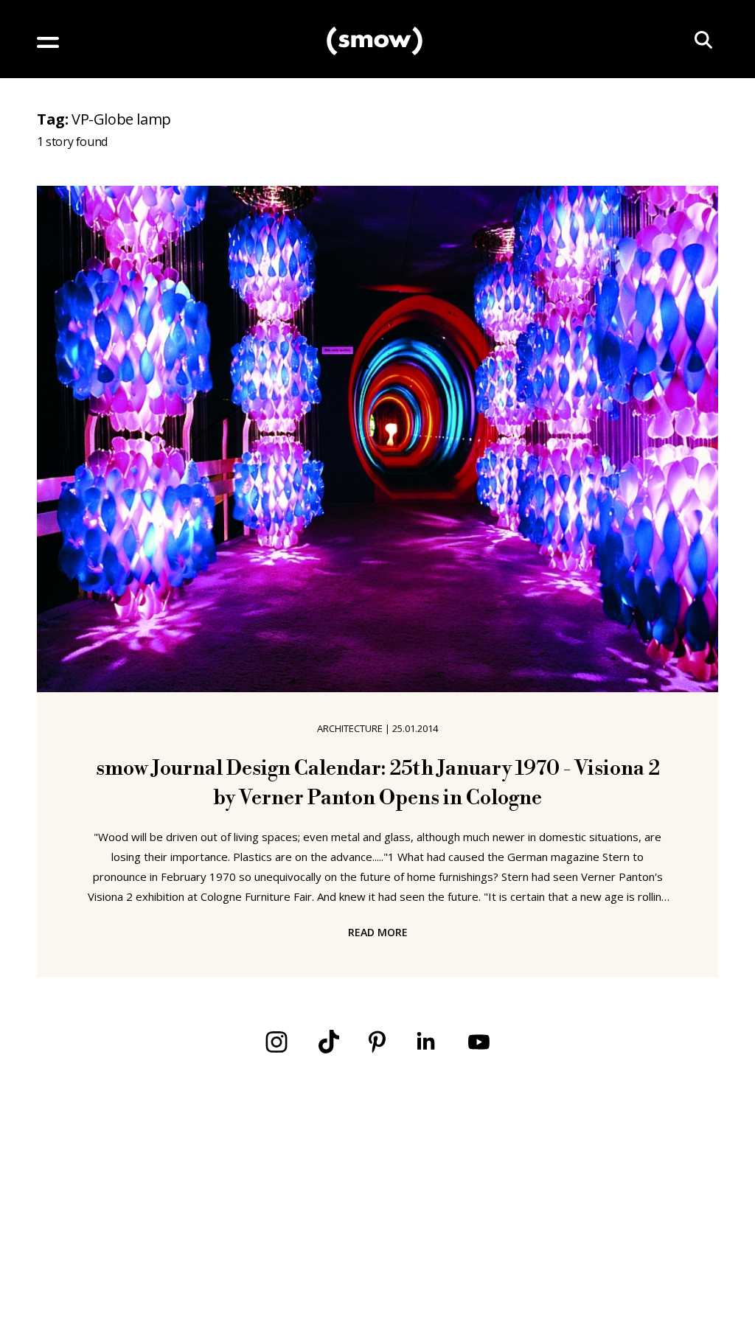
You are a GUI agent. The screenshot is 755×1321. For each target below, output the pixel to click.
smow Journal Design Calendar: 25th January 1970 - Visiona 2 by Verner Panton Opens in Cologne (378, 784)
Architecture (350, 728)
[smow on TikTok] (329, 1041)
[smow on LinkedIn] (425, 1042)
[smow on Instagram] (276, 1042)
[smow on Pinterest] (377, 1042)
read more (378, 932)
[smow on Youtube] (479, 1042)
